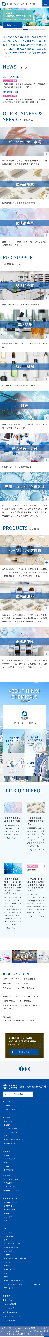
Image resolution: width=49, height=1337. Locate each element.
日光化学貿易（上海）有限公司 (17, 1001)
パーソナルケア (9, 1159)
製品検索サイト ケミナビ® (13, 1190)
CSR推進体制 (9, 1236)
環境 (5, 1240)
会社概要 (7, 1125)
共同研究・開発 (9, 1209)
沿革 (5, 1136)
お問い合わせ (18, 1094)
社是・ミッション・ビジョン (14, 1121)
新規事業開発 (9, 1170)
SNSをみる (24, 1051)
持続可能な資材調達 (11, 1247)
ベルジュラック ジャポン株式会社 (19, 987)
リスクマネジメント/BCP (13, 1140)
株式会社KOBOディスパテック (22, 1020)
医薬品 (6, 1163)
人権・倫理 (8, 1251)
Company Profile (13, 741)
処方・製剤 (8, 1217)
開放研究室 (8, 1206)
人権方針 (7, 1255)
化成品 (6, 1166)
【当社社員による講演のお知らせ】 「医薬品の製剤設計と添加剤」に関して (24, 85)
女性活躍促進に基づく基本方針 (15, 1258)
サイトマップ (8, 1308)
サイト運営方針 (9, 1320)
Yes (36, 1334)
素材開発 (7, 1213)
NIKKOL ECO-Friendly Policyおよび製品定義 (22, 1284)
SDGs (6, 1277)
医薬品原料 (8, 1183)
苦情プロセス (9, 1273)
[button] (14, 29)
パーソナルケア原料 (11, 1179)
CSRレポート (9, 1288)
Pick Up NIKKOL (10, 1109)
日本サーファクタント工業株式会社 (19, 978)
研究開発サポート (10, 1202)
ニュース (7, 1105)
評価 (5, 1221)
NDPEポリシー (9, 1269)
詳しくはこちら (13, 16)
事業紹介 (7, 1155)
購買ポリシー (9, 1266)
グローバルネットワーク (13, 1132)
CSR (8, 764)
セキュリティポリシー (12, 1316)
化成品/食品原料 (10, 1186)
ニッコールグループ (11, 1128)
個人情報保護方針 (10, 1312)
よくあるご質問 (9, 1304)
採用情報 (6, 1296)
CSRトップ (8, 1233)
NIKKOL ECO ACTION (12, 1244)
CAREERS (34, 764)
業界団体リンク (9, 1143)
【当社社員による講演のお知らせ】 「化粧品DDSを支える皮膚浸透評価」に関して (24, 100)
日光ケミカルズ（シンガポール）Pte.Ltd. (23, 996)
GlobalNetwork (34, 741)
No (40, 1334)
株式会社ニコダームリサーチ (16, 983)
